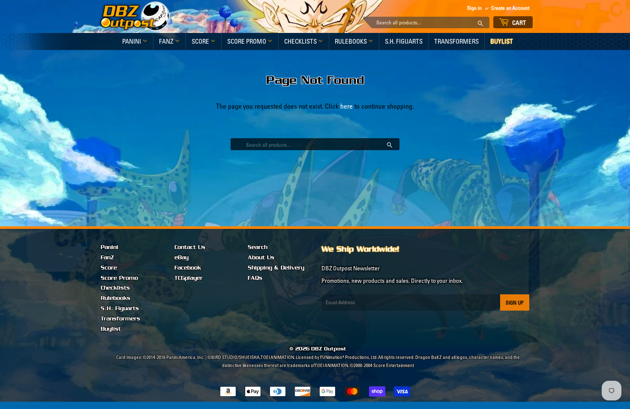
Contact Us (189, 247)
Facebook (187, 268)
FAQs (255, 278)
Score (201, 41)
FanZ (167, 41)
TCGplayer (188, 278)
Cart (518, 23)
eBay (181, 258)
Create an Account (510, 8)
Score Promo (247, 41)
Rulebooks (351, 41)
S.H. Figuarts (404, 41)
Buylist (501, 41)
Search (257, 247)
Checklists (301, 41)
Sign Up (515, 302)
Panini (132, 41)
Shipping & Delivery (276, 268)
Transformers (456, 41)
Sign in (474, 8)
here (346, 106)
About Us (261, 258)
